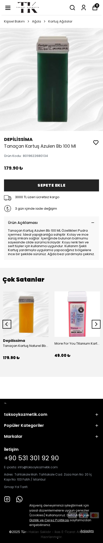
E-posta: (11, 467)
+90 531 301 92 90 (31, 458)
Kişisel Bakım (14, 21)
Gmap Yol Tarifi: (16, 487)
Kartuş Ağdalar (60, 21)
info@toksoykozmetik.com (38, 467)
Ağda (36, 21)
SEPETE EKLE (52, 185)
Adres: (9, 474)
